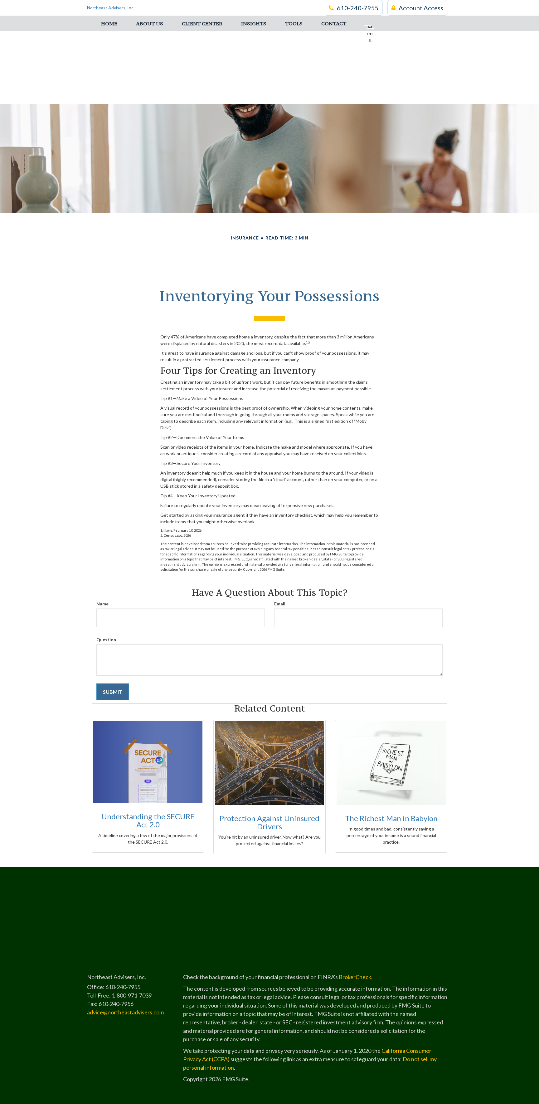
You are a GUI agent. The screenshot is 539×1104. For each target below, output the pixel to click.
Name (102, 603)
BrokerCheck (355, 976)
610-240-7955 (358, 8)
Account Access (421, 8)
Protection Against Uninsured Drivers (269, 822)
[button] (149, 23)
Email (279, 603)
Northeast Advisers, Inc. (110, 7)
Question (106, 639)
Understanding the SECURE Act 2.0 (148, 820)
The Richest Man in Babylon (391, 818)
